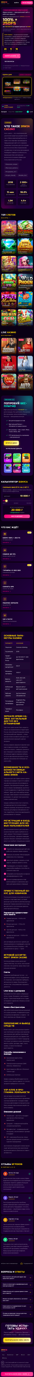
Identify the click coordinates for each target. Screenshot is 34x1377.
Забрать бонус (10, 56)
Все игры (4, 218)
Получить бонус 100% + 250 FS (17, 1340)
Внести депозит (17, 516)
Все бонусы (9, 61)
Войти (16, 2)
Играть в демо (11, 443)
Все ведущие (6, 335)
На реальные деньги (14, 448)
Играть (28, 1371)
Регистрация (27, 2)
